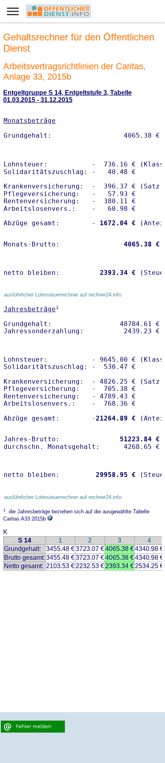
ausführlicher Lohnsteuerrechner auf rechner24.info (62, 295)
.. (15, 541)
